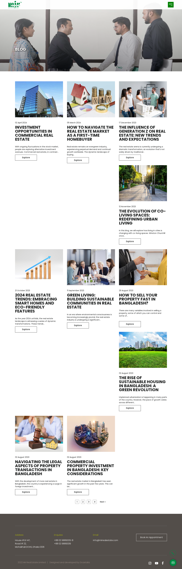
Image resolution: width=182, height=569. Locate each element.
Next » (103, 501)
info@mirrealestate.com (105, 540)
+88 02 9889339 (62, 543)
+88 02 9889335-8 (63, 540)
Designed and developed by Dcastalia (70, 562)
